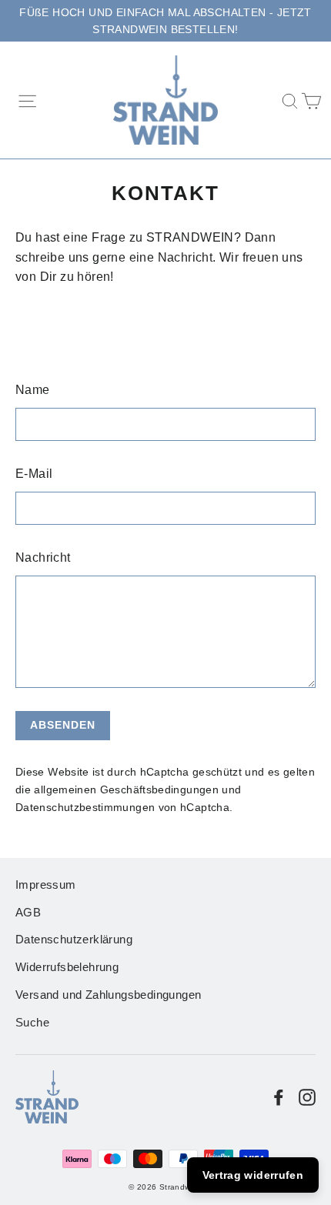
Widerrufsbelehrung (67, 967)
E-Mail (33, 473)
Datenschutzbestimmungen (85, 807)
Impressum (45, 885)
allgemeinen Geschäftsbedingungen (126, 789)
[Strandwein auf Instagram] (307, 1097)
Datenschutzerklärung (73, 939)
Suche (32, 1022)
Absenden (62, 725)
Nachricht (43, 557)
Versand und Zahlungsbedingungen (108, 995)
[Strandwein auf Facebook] (278, 1097)
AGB (28, 912)
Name (32, 389)
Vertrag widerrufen (252, 1175)
